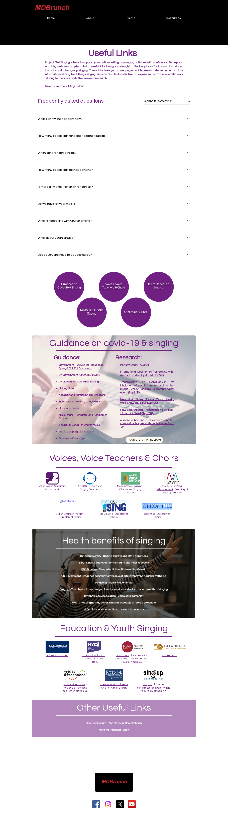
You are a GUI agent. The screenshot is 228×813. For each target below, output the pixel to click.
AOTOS (82, 486)
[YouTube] (132, 804)
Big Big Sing (106, 514)
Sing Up (147, 684)
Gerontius (149, 514)
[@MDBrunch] (120, 804)
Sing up (64, 589)
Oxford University (90, 556)
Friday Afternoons (74, 684)
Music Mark (122, 655)
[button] (130, 18)
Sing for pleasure (96, 723)
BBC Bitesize (89, 569)
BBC (81, 562)
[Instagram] (108, 804)
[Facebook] (96, 804)
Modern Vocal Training (129, 486)
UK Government (71, 576)
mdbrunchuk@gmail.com (119, 794)
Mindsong (101, 582)
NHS (74, 602)
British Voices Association (52, 486)
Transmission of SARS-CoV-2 (143, 382)
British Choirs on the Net (70, 514)
